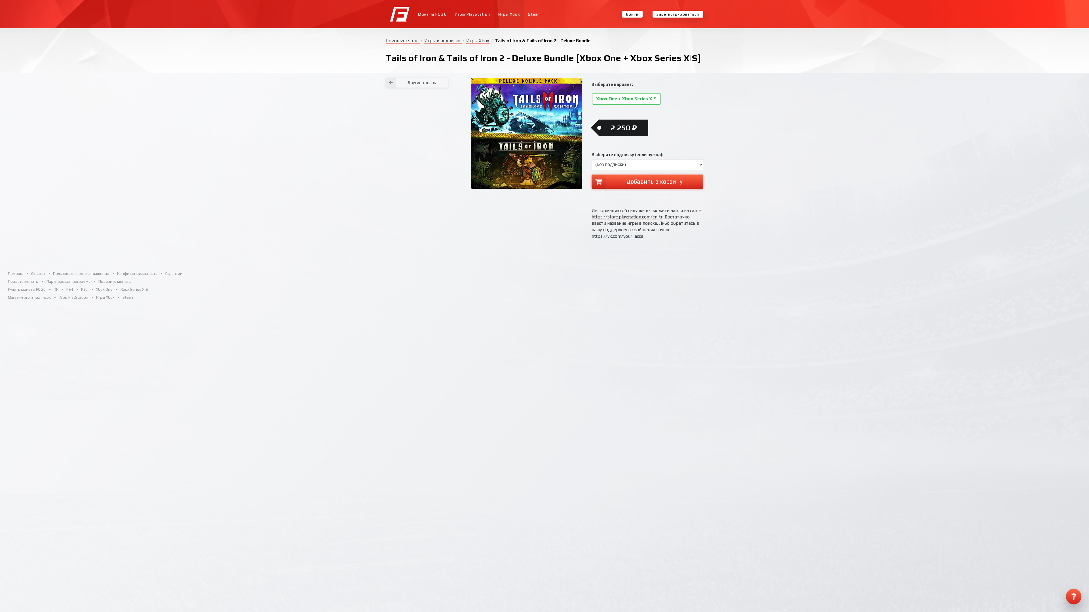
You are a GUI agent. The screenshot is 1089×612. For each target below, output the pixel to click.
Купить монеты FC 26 (27, 289)
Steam (534, 14)
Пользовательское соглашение (81, 273)
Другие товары (422, 82)
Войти (632, 14)
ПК (56, 289)
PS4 (69, 289)
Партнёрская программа (68, 281)
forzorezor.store (403, 40)
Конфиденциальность (137, 273)
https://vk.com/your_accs (617, 236)
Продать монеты (23, 281)
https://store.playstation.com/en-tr (627, 217)
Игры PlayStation (472, 14)
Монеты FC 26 (432, 14)
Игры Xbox (509, 14)
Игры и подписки (443, 40)
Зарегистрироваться (678, 14)
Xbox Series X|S (134, 289)
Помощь (15, 273)
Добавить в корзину (654, 181)
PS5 (84, 289)
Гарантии (173, 273)
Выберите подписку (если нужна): (627, 154)
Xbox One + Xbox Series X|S (626, 99)
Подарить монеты (114, 281)
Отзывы (38, 273)
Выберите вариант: (612, 84)
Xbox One (104, 289)
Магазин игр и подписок (29, 297)
